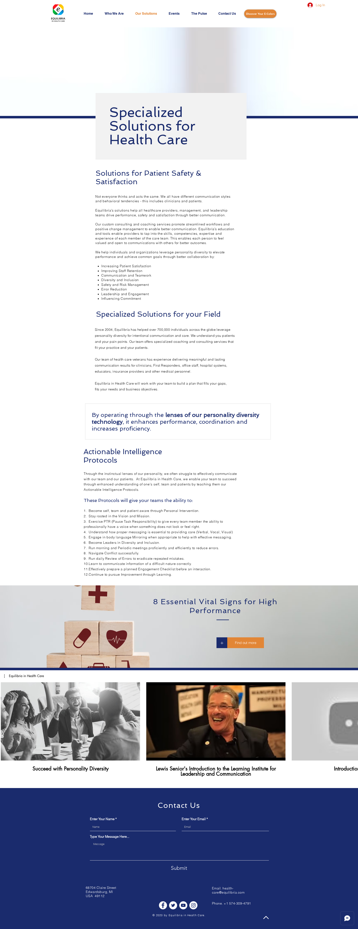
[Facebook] (163, 905)
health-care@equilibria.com (228, 890)
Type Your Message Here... (109, 836)
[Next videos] (352, 720)
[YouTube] (183, 905)
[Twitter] (173, 905)
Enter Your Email (194, 819)
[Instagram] (193, 905)
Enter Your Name (102, 819)
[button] (245, 642)
